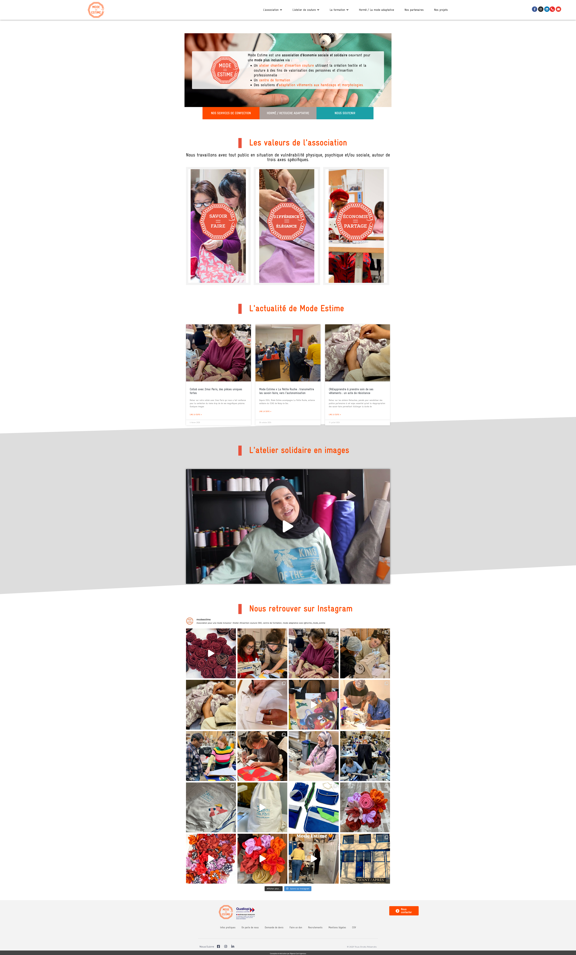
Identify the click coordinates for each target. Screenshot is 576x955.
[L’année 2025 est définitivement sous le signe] (211, 756)
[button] (288, 526)
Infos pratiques (228, 927)
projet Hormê (288, 217)
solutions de (363, 213)
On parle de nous (250, 927)
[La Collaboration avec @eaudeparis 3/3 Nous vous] (211, 807)
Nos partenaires (414, 10)
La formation (337, 10)
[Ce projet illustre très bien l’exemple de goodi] (314, 705)
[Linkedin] (547, 9)
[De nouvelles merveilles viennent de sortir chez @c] (365, 756)
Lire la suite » (196, 415)
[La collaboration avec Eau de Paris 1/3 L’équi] (314, 807)
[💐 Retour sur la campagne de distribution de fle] (365, 807)
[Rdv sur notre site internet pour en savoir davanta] (314, 859)
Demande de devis (274, 927)
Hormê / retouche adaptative (288, 113)
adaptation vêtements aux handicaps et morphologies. (321, 85)
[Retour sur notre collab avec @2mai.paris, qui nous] (314, 653)
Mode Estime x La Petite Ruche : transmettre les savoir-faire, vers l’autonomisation (286, 391)
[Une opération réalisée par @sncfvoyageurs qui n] (262, 859)
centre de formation (274, 80)
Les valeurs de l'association (298, 142)
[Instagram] (540, 9)
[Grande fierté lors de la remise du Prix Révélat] (262, 705)
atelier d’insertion (216, 203)
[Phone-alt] (552, 9)
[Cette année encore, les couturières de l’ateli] (211, 653)
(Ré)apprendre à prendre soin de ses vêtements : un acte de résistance (351, 391)
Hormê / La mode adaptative (376, 10)
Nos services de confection (231, 113)
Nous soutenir (345, 113)
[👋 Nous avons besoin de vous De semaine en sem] (365, 653)
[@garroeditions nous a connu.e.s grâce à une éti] (262, 756)
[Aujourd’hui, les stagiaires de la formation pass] (262, 653)
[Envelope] (558, 9)
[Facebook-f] (534, 9)
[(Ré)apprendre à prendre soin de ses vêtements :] (211, 705)
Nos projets (441, 10)
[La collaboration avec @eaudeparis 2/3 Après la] (262, 807)
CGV (354, 927)
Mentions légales (337, 927)
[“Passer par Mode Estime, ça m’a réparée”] (365, 705)
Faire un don (296, 927)
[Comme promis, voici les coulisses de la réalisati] (211, 859)
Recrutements (315, 927)
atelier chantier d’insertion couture (286, 65)
